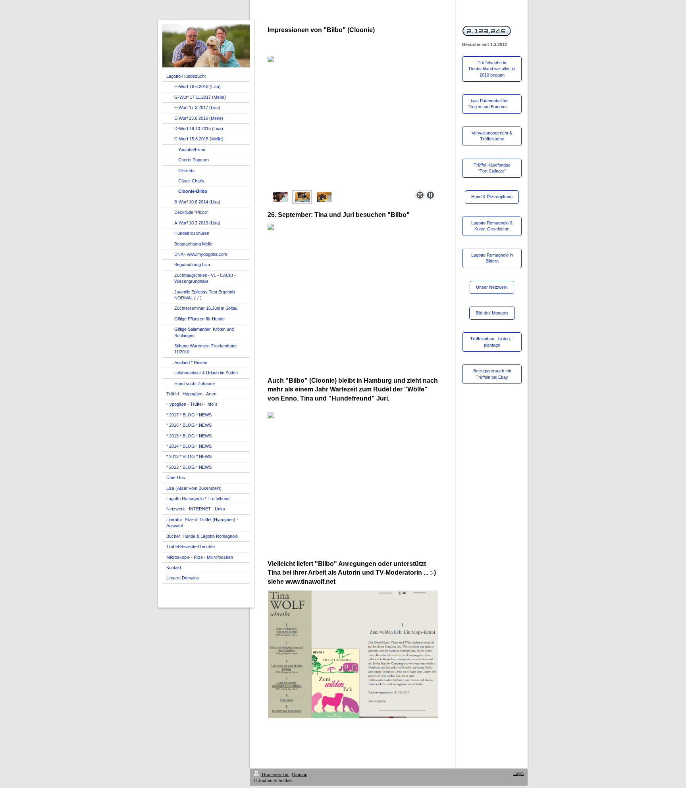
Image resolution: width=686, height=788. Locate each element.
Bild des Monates (492, 313)
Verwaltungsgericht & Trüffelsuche (492, 135)
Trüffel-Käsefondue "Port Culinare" (492, 168)
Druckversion (275, 774)
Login (518, 773)
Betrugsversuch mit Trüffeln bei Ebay (492, 373)
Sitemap (299, 774)
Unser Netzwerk (492, 287)
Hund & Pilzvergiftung (492, 196)
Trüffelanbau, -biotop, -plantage (492, 341)
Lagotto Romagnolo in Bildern (492, 258)
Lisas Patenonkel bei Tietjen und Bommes (488, 103)
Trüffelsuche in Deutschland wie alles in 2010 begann (492, 68)
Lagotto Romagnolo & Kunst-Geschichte (492, 225)
